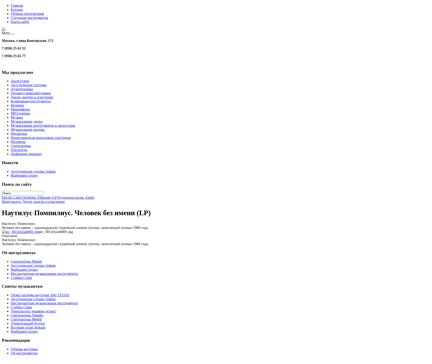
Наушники (19, 134)
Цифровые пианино (26, 154)
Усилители (19, 150)
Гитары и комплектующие (31, 93)
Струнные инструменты (29, 18)
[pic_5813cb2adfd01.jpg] (20, 232)
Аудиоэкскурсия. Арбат (76, 197)
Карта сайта (20, 22)
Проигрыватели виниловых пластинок (41, 138)
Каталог (17, 9)
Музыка (17, 117)
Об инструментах (24, 353)
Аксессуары (20, 81)
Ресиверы (18, 142)
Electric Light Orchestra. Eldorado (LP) (30, 197)
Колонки (17, 105)
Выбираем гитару (24, 175)
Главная (17, 5)
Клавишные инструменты (31, 101)
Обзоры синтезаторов (27, 14)
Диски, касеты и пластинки (32, 97)
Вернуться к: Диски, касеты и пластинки (33, 201)
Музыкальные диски (27, 121)
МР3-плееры (20, 113)
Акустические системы (29, 85)
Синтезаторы (21, 146)
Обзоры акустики (24, 349)
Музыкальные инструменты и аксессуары (43, 125)
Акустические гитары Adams (33, 171)
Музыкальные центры (28, 129)
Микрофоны (20, 109)
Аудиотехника (22, 89)
